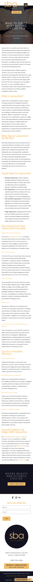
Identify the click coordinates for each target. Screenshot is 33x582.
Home (6, 36)
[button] (26, 5)
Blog (10, 36)
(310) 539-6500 (16, 560)
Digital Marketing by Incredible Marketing (16, 575)
